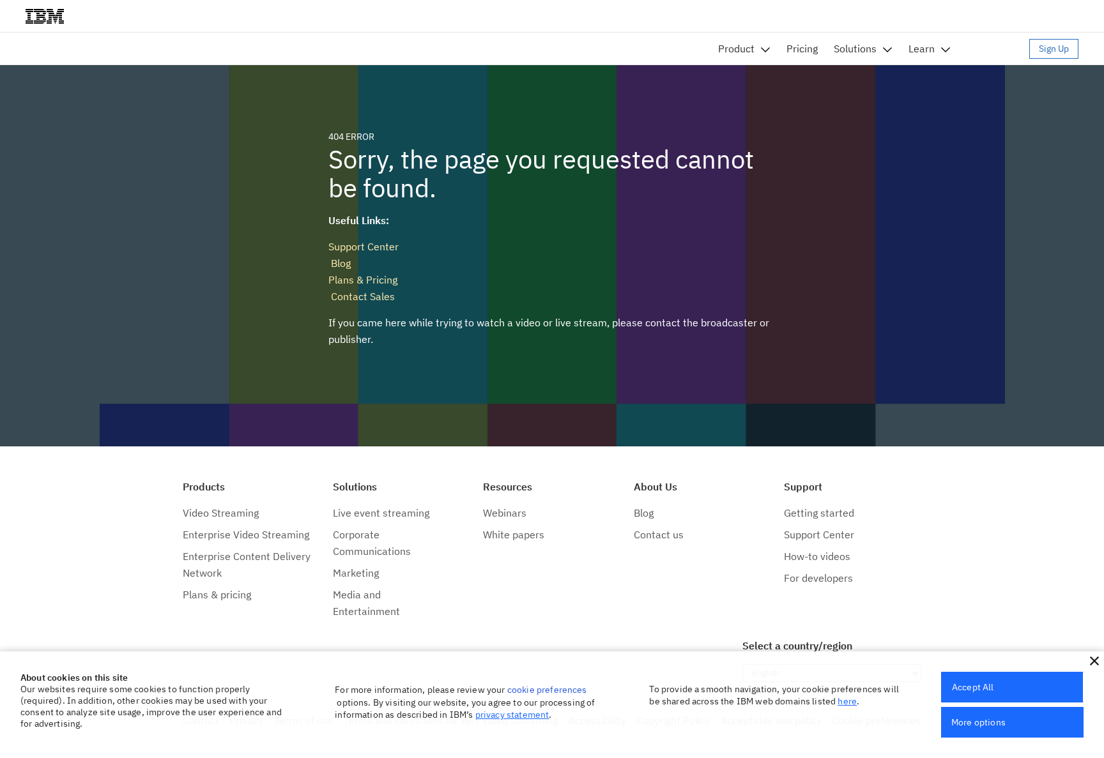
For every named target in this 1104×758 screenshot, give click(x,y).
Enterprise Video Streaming (246, 534)
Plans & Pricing (362, 279)
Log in (996, 48)
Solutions (855, 48)
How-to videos (817, 556)
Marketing (356, 572)
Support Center (363, 246)
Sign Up (1054, 48)
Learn (921, 48)
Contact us (659, 534)
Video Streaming (221, 512)
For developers (818, 578)
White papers (513, 534)
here (847, 701)
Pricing (802, 48)
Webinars (504, 512)
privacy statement (512, 714)
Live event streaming (381, 512)
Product (736, 48)
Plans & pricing (217, 594)
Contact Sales (361, 296)
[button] (1094, 660)
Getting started (819, 512)
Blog (339, 263)
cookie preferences (547, 689)
